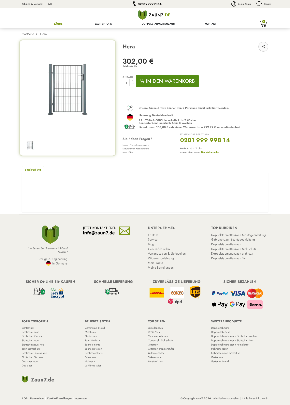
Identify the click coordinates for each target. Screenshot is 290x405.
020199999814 (150, 4)
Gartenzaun (91, 336)
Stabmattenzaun (219, 349)
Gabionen (27, 365)
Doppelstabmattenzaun (158, 24)
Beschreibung (33, 170)
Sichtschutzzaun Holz (33, 344)
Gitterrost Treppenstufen (161, 349)
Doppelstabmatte (220, 328)
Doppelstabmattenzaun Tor (228, 258)
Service (152, 239)
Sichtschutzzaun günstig (35, 353)
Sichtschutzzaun (30, 340)
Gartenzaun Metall (95, 328)
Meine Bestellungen (161, 267)
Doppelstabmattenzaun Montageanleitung (238, 235)
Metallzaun (90, 332)
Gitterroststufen (156, 353)
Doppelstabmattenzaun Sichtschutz (233, 249)
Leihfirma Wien (93, 365)
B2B (50, 4)
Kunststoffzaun (155, 361)
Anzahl (128, 77)
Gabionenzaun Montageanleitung (233, 239)
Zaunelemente (92, 344)
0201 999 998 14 (205, 140)
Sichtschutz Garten (32, 336)
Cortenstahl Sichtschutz (160, 340)
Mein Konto (244, 4)
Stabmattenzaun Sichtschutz (226, 353)
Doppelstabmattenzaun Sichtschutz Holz (232, 340)
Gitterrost (153, 344)
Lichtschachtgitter (94, 353)
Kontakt (267, 4)
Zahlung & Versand (32, 4)
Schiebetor (91, 357)
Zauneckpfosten (93, 349)
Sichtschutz (28, 328)
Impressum (81, 398)
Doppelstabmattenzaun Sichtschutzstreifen (234, 336)
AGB (25, 398)
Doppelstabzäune (220, 332)
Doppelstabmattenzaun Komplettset (230, 344)
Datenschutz (37, 398)
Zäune (58, 24)
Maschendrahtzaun (158, 336)
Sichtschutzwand (30, 332)
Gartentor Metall (220, 361)
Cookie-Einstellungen (59, 398)
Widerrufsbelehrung (161, 258)
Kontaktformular (210, 152)
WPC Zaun (154, 332)
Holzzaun (90, 361)
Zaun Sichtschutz (31, 349)
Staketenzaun (155, 357)
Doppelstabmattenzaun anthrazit (232, 253)
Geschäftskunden (159, 249)
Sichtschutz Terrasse (32, 357)
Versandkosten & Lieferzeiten (167, 253)
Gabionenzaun (30, 361)
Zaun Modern (92, 340)
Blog (151, 244)
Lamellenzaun (155, 328)
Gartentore (103, 24)
